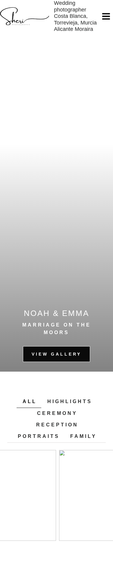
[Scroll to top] (104, 540)
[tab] (29, 402)
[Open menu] (106, 16)
